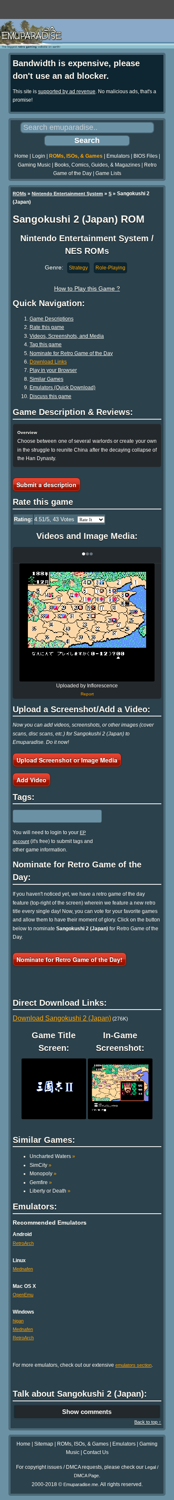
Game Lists (108, 173)
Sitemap (43, 1444)
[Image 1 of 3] (87, 622)
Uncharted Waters (52, 1156)
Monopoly (43, 1174)
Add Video (31, 780)
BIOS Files (145, 156)
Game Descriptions (51, 319)
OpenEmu (23, 1294)
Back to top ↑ (147, 1422)
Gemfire (41, 1182)
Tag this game (46, 344)
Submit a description (46, 484)
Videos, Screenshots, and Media (67, 336)
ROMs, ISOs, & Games (76, 156)
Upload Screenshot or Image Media (66, 760)
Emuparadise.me (80, 1484)
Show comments (86, 1411)
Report (87, 694)
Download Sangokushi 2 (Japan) (62, 1018)
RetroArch (23, 1243)
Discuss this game (50, 396)
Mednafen (23, 1268)
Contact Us (96, 1452)
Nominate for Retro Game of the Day (71, 353)
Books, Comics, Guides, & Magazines (97, 165)
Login (38, 156)
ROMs (19, 193)
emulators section (133, 1365)
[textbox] (49, 816)
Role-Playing (110, 268)
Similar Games (46, 379)
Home (21, 156)
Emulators (118, 156)
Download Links (48, 362)
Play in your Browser (53, 370)
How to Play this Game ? (87, 288)
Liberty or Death (50, 1191)
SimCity (41, 1165)
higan (18, 1320)
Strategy (78, 268)
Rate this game (47, 327)
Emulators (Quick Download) (62, 387)
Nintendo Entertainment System (67, 193)
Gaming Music (34, 165)
